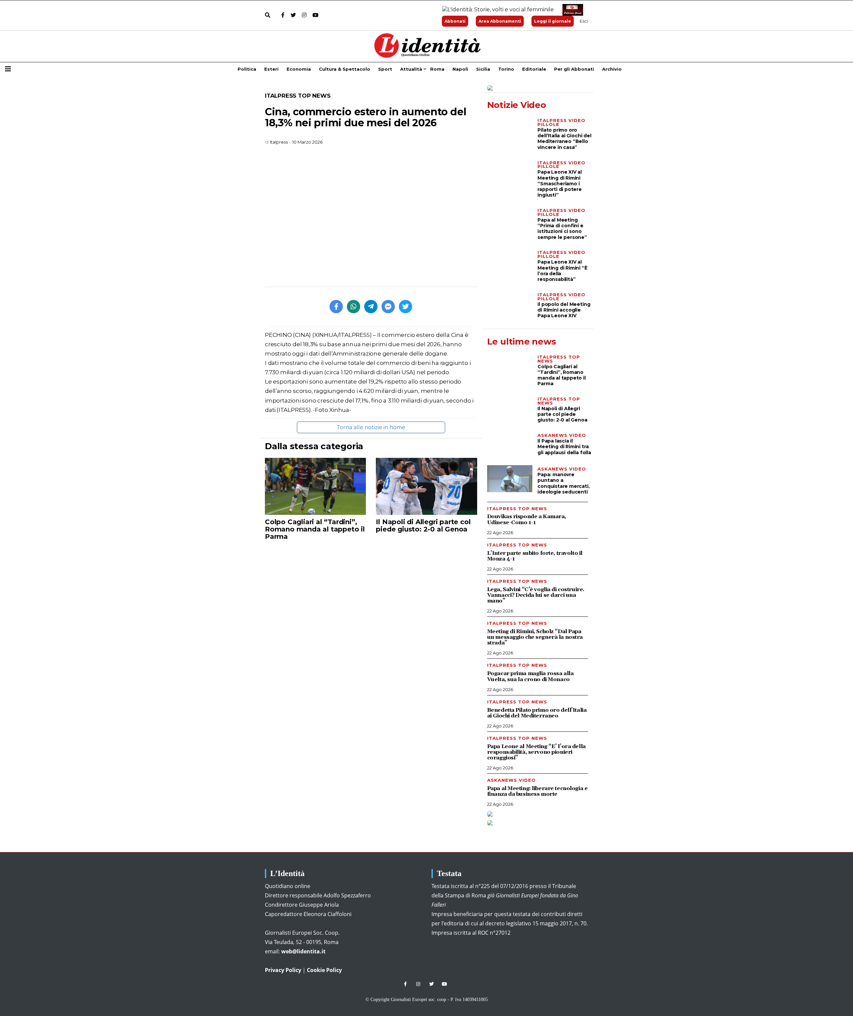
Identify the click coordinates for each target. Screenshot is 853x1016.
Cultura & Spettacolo (344, 69)
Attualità (411, 69)
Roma (437, 69)
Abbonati (454, 21)
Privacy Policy (283, 970)
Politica (247, 69)
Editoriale (534, 69)
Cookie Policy (324, 970)
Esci (584, 21)
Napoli (460, 69)
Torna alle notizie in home (371, 427)
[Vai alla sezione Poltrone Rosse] (571, 10)
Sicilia (483, 69)
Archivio (612, 69)
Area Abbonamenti (499, 21)
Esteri (271, 69)
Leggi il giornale (552, 21)
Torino (506, 69)
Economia (299, 69)
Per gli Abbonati (574, 69)
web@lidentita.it (303, 951)
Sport (385, 69)
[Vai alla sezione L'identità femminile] (495, 10)
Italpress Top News (297, 95)
